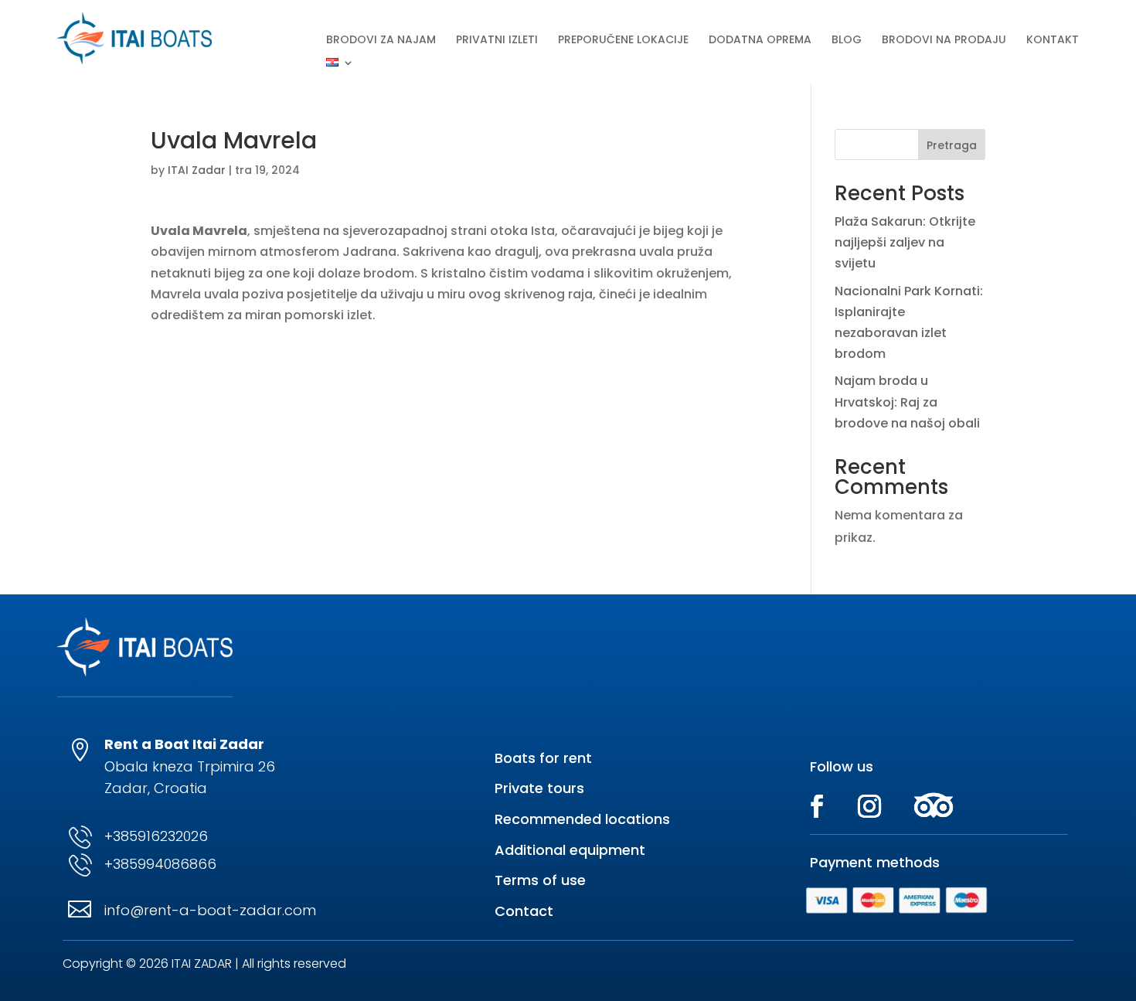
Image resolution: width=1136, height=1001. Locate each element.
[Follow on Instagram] (869, 806)
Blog (847, 40)
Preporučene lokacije (623, 40)
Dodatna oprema (760, 40)
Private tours (539, 788)
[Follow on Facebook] (817, 806)
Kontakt (1052, 40)
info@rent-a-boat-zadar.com (210, 910)
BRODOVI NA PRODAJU (944, 40)
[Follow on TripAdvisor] (933, 806)
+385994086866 (160, 863)
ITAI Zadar (197, 170)
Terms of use (540, 880)
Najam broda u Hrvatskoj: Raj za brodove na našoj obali (907, 401)
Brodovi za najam (381, 40)
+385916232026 (156, 836)
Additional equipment (570, 850)
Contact (524, 911)
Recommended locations (582, 819)
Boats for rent (543, 758)
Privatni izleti (497, 40)
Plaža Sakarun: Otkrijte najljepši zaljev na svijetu (905, 242)
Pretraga (952, 145)
